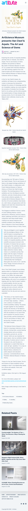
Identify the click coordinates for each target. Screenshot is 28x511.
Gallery (5, 399)
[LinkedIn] (25, 503)
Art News (9, 53)
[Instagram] (23, 503)
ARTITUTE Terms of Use (7, 498)
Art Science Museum (8, 396)
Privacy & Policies (14, 496)
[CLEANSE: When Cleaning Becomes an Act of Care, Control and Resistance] (14, 473)
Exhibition (19, 396)
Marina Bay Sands (7, 402)
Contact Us (5, 496)
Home (3, 494)
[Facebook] (21, 503)
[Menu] (25, 2)
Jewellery (12, 399)
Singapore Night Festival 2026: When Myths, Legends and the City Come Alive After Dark (13, 459)
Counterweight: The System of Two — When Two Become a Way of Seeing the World (13, 434)
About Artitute (22, 494)
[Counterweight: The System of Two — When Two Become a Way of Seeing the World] (14, 423)
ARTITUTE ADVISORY (11, 494)
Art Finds (4, 53)
